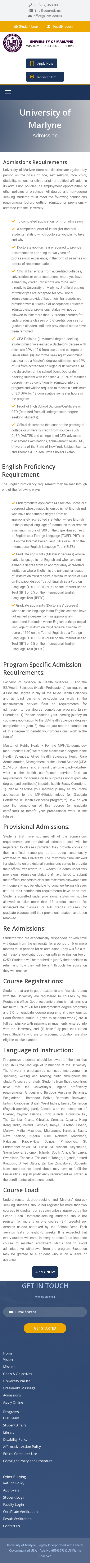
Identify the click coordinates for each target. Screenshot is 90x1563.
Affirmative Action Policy (22, 1446)
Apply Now (45, 63)
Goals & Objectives (17, 1374)
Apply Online (13, 1402)
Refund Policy (13, 1483)
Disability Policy (15, 1439)
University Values (16, 1381)
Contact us (11, 1526)
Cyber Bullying (14, 1476)
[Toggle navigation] (7, 92)
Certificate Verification (20, 1511)
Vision (8, 1359)
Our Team (11, 1418)
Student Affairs (15, 1425)
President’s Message (19, 1388)
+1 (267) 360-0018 (48, 5)
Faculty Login (62, 27)
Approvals (11, 1490)
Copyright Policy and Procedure (28, 1461)
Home (8, 1353)
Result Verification (17, 1518)
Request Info (47, 77)
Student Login (28, 27)
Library (8, 1432)
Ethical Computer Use (20, 1453)
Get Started (45, 1328)
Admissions (12, 1395)
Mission (9, 1366)
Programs (11, 1411)
